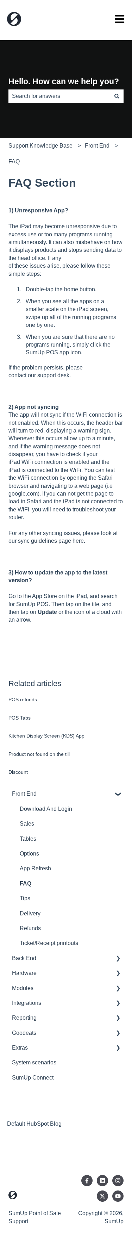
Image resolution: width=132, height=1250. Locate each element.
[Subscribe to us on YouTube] (118, 1196)
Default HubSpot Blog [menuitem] (34, 1124)
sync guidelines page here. (51, 541)
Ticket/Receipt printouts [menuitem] (49, 943)
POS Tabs (19, 718)
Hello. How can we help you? (63, 81)
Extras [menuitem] (20, 1048)
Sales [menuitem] (27, 824)
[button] (118, 794)
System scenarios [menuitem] (34, 1062)
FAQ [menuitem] (25, 884)
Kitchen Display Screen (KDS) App (46, 736)
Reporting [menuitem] (24, 1018)
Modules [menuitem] (22, 988)
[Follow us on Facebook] (87, 1180)
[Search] (117, 96)
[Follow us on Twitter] (102, 1196)
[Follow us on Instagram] (118, 1180)
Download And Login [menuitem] (46, 809)
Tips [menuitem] (25, 898)
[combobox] (59, 96)
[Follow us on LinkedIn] (102, 1180)
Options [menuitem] (29, 854)
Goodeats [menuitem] (24, 1033)
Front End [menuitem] (24, 794)
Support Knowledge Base (40, 146)
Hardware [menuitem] (24, 973)
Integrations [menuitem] (26, 1003)
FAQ (14, 161)
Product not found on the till (39, 754)
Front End (97, 146)
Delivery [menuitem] (30, 913)
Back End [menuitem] (24, 958)
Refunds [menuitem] (30, 928)
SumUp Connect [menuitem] (33, 1078)
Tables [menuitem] (28, 839)
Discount (18, 772)
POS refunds (22, 699)
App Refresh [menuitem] (35, 868)
